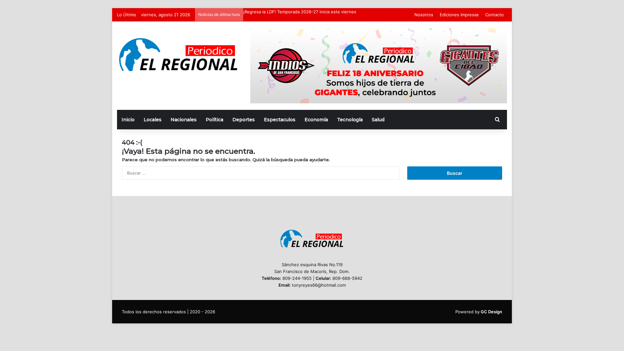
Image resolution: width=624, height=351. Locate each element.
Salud (378, 120)
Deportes (243, 120)
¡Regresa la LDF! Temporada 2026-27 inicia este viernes (299, 11)
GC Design (491, 311)
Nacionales (184, 120)
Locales (153, 120)
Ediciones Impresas (459, 14)
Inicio (128, 120)
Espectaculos (279, 120)
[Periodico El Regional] (178, 54)
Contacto (494, 14)
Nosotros (423, 14)
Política (214, 120)
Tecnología (350, 120)
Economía (316, 120)
